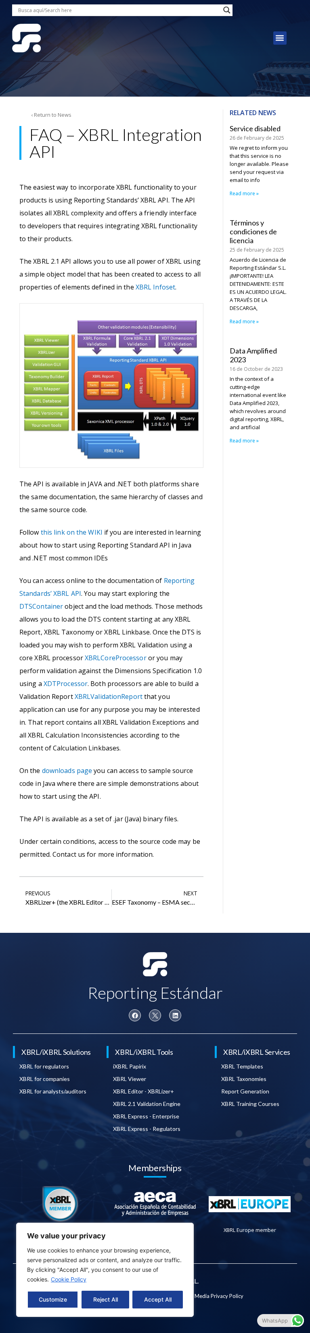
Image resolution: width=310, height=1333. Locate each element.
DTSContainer (41, 606)
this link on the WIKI (72, 532)
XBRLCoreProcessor (116, 657)
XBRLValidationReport (108, 696)
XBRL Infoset (155, 287)
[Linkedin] (175, 1015)
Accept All (158, 1299)
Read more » (244, 193)
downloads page (67, 770)
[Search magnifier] (226, 10)
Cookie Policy (68, 1279)
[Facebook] (135, 1015)
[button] (280, 38)
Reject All (105, 1299)
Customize (53, 1299)
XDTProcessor (66, 683)
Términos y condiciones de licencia (253, 231)
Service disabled (255, 128)
